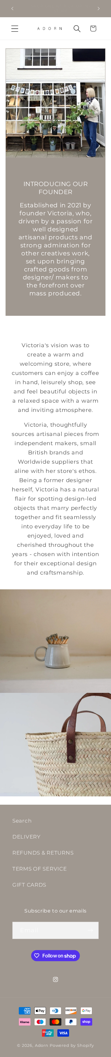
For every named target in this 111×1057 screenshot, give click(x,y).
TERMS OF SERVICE (39, 869)
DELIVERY (26, 837)
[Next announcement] (98, 8)
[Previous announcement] (12, 8)
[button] (15, 28)
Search (21, 821)
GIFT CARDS (29, 885)
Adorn (41, 1045)
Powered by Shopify (72, 1045)
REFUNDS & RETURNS (42, 853)
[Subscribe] (90, 930)
